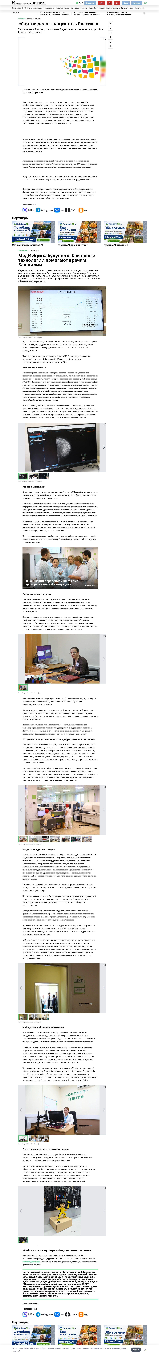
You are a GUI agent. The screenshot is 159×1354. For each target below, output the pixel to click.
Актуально (75, 8)
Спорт (66, 8)
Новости (84, 8)
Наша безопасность (97, 8)
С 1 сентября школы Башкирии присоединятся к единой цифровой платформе (54, 13)
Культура (59, 8)
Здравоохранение (34, 8)
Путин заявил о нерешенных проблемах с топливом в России (86, 13)
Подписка (90, 3)
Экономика (16, 8)
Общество (22, 19)
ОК (117, 3)
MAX (101, 3)
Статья (15, 13)
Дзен (126, 3)
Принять (136, 1350)
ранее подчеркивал (31, 1261)
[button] (103, 447)
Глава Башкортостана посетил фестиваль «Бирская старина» (119, 13)
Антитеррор (139, 8)
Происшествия (127, 8)
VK (109, 3)
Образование (48, 8)
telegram (136, 3)
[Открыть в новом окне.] (28, 210)
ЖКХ (24, 8)
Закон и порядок (113, 8)
